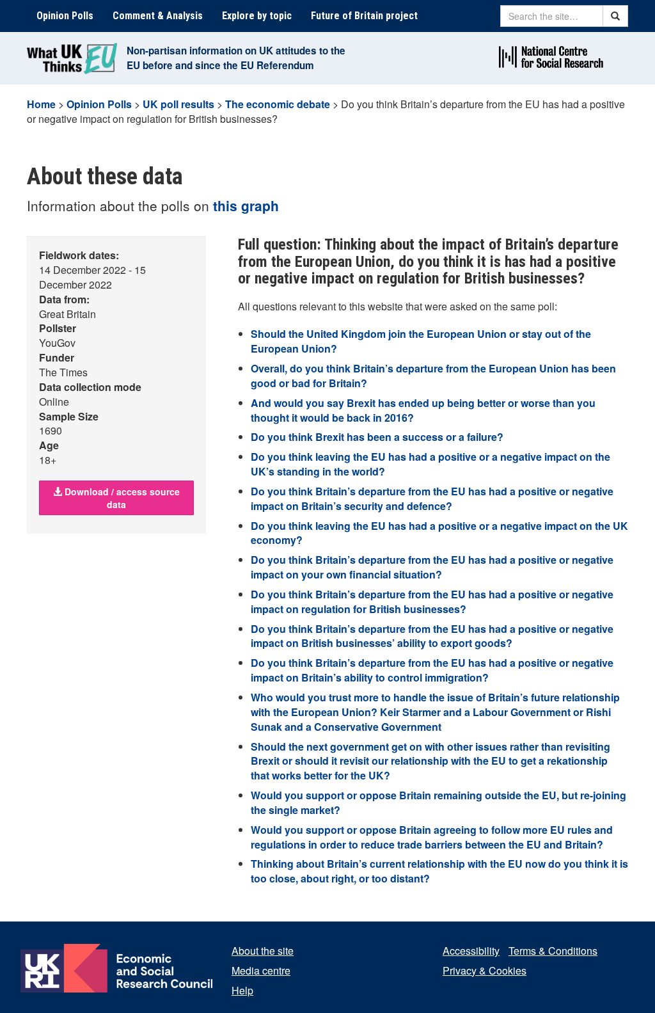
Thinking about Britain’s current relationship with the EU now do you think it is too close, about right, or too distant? (439, 871)
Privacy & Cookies (484, 970)
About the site (263, 950)
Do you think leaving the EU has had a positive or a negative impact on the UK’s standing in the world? (430, 464)
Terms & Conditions (553, 950)
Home (41, 104)
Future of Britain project (364, 16)
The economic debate (277, 104)
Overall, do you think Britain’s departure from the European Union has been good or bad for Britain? (433, 375)
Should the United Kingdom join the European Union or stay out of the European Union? (421, 341)
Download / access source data (121, 498)
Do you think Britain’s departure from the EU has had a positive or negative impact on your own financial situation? (432, 567)
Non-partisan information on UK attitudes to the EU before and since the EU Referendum (236, 58)
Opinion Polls (64, 16)
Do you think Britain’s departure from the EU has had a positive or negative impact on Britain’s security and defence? (432, 498)
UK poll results (178, 104)
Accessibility (471, 950)
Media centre (261, 970)
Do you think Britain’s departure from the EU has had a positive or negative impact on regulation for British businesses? (432, 601)
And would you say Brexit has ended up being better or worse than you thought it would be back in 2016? (423, 410)
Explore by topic (257, 16)
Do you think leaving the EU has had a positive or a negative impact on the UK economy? (439, 533)
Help (242, 990)
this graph (246, 205)
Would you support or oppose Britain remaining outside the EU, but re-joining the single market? (438, 802)
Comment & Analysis (158, 16)
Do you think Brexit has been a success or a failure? (377, 436)
